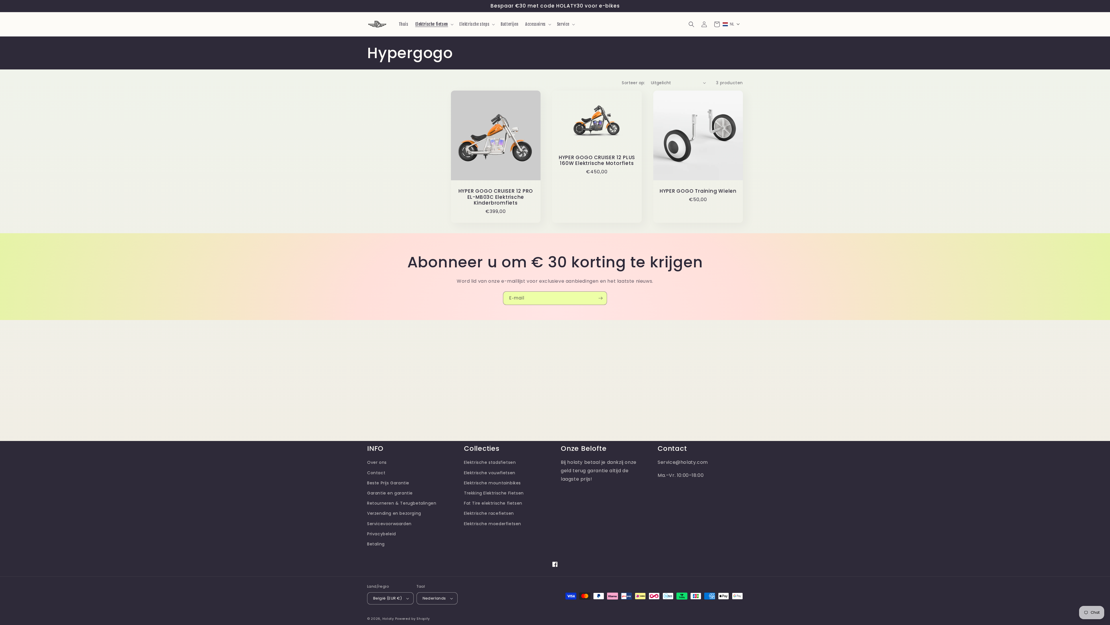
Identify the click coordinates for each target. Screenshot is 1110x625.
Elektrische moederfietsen (492, 524)
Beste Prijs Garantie (388, 483)
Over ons (377, 462)
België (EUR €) (387, 598)
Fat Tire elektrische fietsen (493, 503)
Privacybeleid (381, 534)
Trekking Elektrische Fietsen (494, 493)
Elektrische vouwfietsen (489, 473)
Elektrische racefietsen (489, 513)
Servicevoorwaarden (389, 524)
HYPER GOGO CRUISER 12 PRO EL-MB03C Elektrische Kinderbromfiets (495, 197)
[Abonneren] (600, 298)
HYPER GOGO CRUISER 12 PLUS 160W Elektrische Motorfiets (597, 161)
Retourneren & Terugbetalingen (401, 503)
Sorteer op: (633, 83)
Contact (376, 473)
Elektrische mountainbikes (492, 483)
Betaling (376, 544)
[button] (434, 24)
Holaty (388, 618)
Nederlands (434, 598)
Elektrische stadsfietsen (490, 462)
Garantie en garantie (390, 493)
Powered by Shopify (412, 618)
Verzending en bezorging (394, 513)
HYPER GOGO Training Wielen (698, 191)
